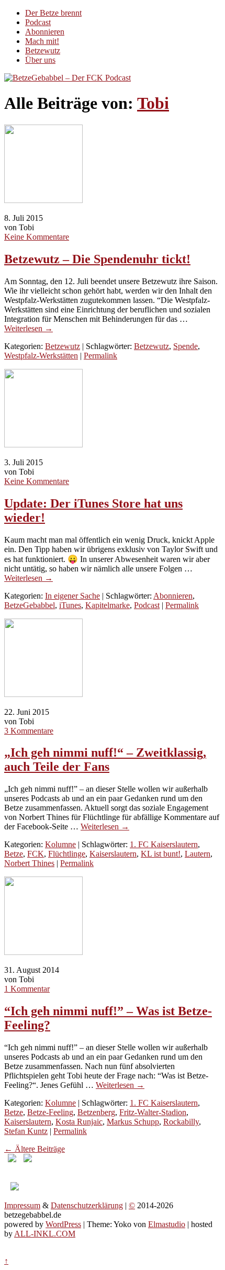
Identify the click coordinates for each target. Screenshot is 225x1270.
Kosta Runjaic (79, 1121)
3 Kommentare (28, 730)
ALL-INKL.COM (44, 1233)
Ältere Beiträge (34, 1148)
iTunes (70, 605)
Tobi (153, 103)
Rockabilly (181, 1121)
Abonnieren (44, 31)
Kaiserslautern (113, 853)
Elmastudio (166, 1224)
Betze (13, 853)
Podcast (38, 22)
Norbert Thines (29, 863)
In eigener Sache (72, 595)
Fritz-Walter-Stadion (152, 1112)
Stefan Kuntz (26, 1131)
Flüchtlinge (66, 853)
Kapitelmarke (107, 605)
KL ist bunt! (161, 853)
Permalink (100, 355)
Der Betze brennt (53, 12)
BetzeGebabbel (29, 605)
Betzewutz (42, 50)
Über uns (40, 59)
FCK (35, 853)
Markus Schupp (133, 1121)
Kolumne (60, 844)
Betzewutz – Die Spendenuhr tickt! (97, 259)
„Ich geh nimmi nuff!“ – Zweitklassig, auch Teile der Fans (105, 759)
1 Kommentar (27, 988)
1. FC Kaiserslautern (164, 844)
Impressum (22, 1205)
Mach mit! (42, 41)
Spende (185, 346)
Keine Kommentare (36, 236)
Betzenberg (96, 1112)
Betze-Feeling (50, 1112)
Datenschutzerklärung (87, 1205)
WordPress (63, 1224)
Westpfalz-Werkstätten (41, 355)
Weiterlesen (28, 328)
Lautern (197, 853)
